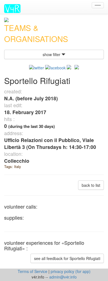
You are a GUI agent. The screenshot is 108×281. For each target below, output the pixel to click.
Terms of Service (33, 271)
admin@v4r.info (63, 277)
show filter (52, 54)
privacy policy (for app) (71, 271)
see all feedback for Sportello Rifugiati (67, 258)
